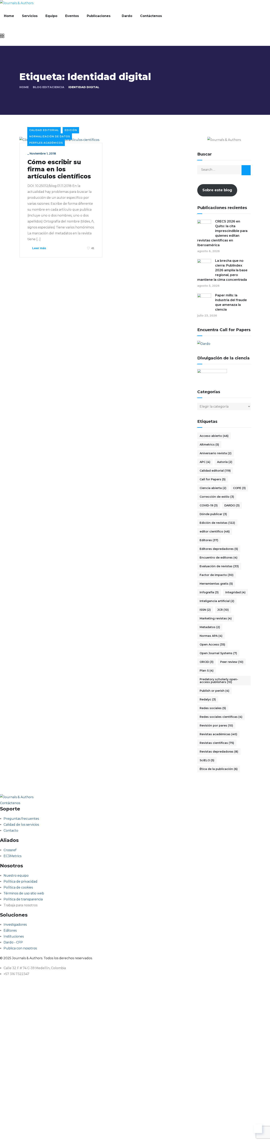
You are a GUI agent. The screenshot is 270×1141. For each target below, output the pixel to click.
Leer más (38, 248)
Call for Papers (213, 479)
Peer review (231, 662)
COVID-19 (209, 505)
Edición (71, 130)
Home (9, 16)
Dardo (127, 16)
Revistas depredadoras (219, 751)
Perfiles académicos (46, 142)
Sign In (40, 1132)
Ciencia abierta (213, 488)
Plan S (206, 670)
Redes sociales (213, 708)
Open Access (212, 644)
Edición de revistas (217, 523)
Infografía (209, 592)
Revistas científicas (217, 743)
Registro (28, 1132)
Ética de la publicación (219, 769)
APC (205, 462)
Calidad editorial (44, 130)
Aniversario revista (215, 453)
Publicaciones (98, 16)
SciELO (207, 760)
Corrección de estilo (217, 496)
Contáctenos (151, 16)
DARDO (232, 505)
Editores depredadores (219, 549)
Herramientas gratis (216, 583)
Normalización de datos (49, 136)
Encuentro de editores (218, 557)
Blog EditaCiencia (48, 87)
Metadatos (210, 627)
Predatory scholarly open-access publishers (219, 680)
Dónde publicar (213, 514)
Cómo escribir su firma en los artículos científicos (59, 169)
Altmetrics (209, 444)
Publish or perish (214, 691)
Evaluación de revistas (219, 566)
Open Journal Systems (218, 653)
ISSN (205, 609)
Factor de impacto (216, 575)
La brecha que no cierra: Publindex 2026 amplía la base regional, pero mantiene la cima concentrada (222, 270)
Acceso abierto (214, 436)
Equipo (51, 16)
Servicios (30, 16)
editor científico (215, 531)
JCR (223, 609)
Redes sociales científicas (221, 717)
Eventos (72, 16)
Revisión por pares (216, 725)
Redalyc (208, 699)
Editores (209, 540)
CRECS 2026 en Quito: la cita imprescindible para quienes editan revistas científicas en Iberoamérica (222, 233)
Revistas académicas (218, 734)
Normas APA (211, 636)
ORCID (206, 662)
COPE (239, 488)
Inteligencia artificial (217, 601)
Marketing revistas (216, 618)
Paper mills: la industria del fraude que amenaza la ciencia (231, 302)
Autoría (224, 462)
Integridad (235, 592)
